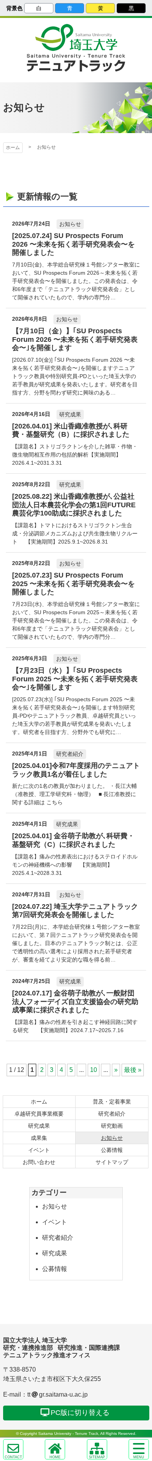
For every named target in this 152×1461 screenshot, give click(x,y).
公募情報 (54, 1268)
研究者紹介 (57, 1237)
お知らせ (54, 1206)
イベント (54, 1222)
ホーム (13, 147)
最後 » (132, 1069)
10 (93, 1069)
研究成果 (54, 1253)
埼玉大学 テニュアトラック (76, 63)
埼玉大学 (76, 37)
